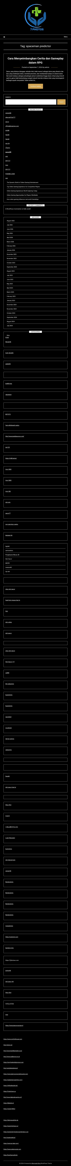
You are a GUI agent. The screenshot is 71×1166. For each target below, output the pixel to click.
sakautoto (8, 750)
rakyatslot (8, 394)
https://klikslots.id (9, 1103)
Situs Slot (8, 805)
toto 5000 (8, 469)
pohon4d (8, 970)
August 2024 (11, 321)
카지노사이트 (9, 1003)
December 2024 (11, 305)
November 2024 (11, 309)
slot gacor (8, 633)
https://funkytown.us (10, 1091)
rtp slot (7, 571)
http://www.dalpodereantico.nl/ (13, 1097)
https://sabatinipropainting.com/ (13, 1080)
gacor (7, 122)
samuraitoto (9, 550)
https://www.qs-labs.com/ (11, 1143)
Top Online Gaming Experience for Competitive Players (23, 187)
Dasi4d (7, 776)
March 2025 (10, 292)
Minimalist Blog (36, 1163)
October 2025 (11, 263)
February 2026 (11, 246)
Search (8, 97)
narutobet (8, 717)
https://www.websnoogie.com (12, 1149)
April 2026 (10, 237)
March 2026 (10, 242)
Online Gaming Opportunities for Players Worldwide (22, 195)
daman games (9, 739)
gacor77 (7, 513)
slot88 (7, 130)
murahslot (8, 728)
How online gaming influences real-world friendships (23, 199)
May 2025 (10, 284)
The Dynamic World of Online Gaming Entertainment (22, 182)
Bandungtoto (9, 882)
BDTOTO (8, 414)
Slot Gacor (8, 559)
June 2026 (10, 229)
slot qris (7, 502)
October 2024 (11, 313)
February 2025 (11, 296)
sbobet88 (8, 113)
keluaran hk (8, 535)
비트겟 (7, 816)
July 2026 (10, 225)
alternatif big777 (10, 117)
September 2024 (12, 317)
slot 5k (7, 143)
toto (6, 165)
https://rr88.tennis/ (11, 458)
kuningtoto (8, 849)
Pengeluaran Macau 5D (12, 555)
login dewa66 (9, 353)
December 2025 (11, 254)
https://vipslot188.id (9, 1109)
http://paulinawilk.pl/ (9, 1137)
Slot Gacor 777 (10, 662)
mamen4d (8, 567)
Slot (6, 611)
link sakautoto (9, 684)
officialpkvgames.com (12, 126)
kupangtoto (8, 695)
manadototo (9, 926)
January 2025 (11, 300)
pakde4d (8, 364)
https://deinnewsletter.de (11, 1120)
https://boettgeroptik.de (10, 1155)
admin (47, 67)
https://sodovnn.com (11, 937)
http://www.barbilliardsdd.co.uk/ (13, 1051)
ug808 (7, 673)
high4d (7, 546)
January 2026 (11, 250)
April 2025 (10, 288)
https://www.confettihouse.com (13, 1039)
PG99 (7, 337)
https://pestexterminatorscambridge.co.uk (16, 1132)
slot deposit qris (10, 860)
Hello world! (27, 209)
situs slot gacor (10, 589)
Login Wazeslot (10, 838)
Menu (65, 37)
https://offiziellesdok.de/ (11, 1085)
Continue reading (35, 86)
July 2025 (10, 275)
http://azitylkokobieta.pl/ (11, 1068)
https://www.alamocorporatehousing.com (16, 1074)
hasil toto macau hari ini (12, 600)
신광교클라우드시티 (11, 827)
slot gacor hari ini (10, 787)
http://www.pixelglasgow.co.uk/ (14, 436)
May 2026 (10, 233)
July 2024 (10, 326)
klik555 (7, 563)
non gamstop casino (11, 524)
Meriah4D (8, 342)
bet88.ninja (8, 383)
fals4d (7, 135)
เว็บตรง (7, 148)
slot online (8, 622)
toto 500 (8, 491)
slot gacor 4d (9, 981)
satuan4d (8, 871)
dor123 (7, 447)
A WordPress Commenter (13, 209)
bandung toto (9, 948)
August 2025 (11, 271)
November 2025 (11, 258)
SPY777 (7, 161)
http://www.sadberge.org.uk (12, 1056)
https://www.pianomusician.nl (14, 1025)
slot (6, 156)
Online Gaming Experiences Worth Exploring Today (22, 191)
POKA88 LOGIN (10, 174)
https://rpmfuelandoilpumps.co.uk (13, 1062)
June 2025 (10, 279)
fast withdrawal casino (12, 425)
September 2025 (12, 267)
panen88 (8, 152)
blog (8, 335)
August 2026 (11, 221)
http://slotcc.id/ (8, 1045)
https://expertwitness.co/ (11, 1126)
